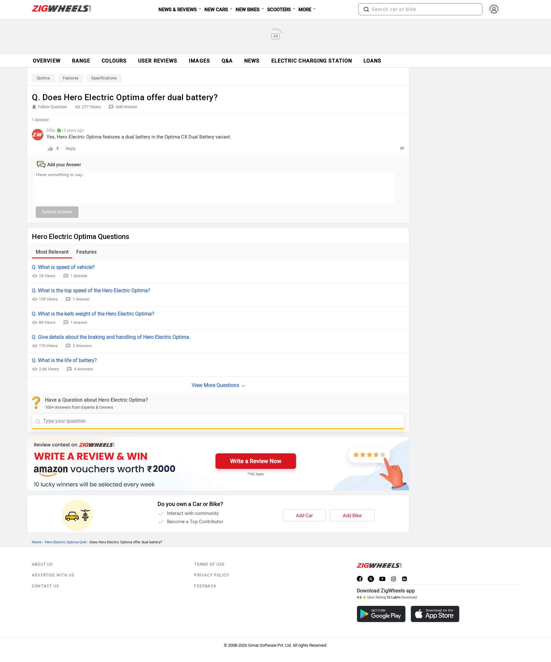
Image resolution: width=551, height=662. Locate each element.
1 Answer (78, 275)
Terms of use (209, 564)
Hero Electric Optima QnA (65, 542)
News (252, 61)
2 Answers (82, 345)
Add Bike (352, 515)
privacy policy (211, 575)
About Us (42, 564)
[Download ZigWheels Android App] (381, 614)
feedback (205, 586)
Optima (43, 78)
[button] (366, 9)
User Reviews (157, 61)
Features (70, 78)
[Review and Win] (218, 463)
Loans (373, 61)
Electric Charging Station (311, 61)
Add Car (304, 515)
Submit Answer (57, 212)
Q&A (227, 61)
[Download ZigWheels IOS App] (435, 614)
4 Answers (83, 369)
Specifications (104, 78)
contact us (45, 586)
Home (36, 542)
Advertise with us (53, 575)
